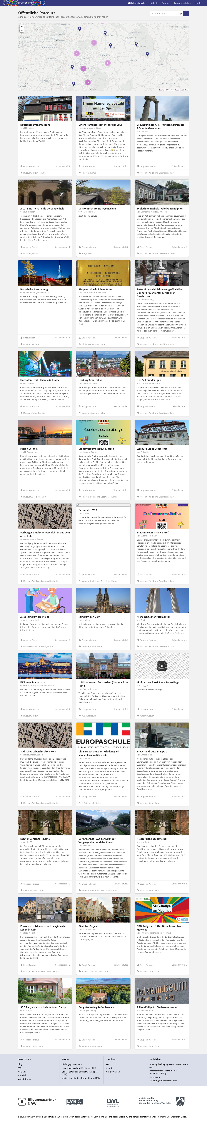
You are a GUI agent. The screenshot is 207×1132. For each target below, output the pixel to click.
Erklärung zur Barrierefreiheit (163, 1080)
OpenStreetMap (173, 90)
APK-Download (113, 1071)
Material (22, 1075)
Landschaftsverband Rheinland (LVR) (79, 1068)
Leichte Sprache (138, 3)
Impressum (154, 1077)
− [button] (22, 30)
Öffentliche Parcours (160, 3)
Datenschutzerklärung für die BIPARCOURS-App (163, 1072)
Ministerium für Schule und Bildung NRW (81, 1078)
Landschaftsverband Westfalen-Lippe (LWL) (79, 1073)
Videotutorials (24, 1078)
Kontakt (21, 1071)
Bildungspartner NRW (72, 1064)
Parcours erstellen (182, 3)
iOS (107, 1064)
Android (109, 1068)
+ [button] (22, 26)
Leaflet (161, 90)
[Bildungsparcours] (24, 3)
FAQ (20, 1068)
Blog (20, 1064)
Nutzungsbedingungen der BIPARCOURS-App (168, 1065)
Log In (198, 3)
